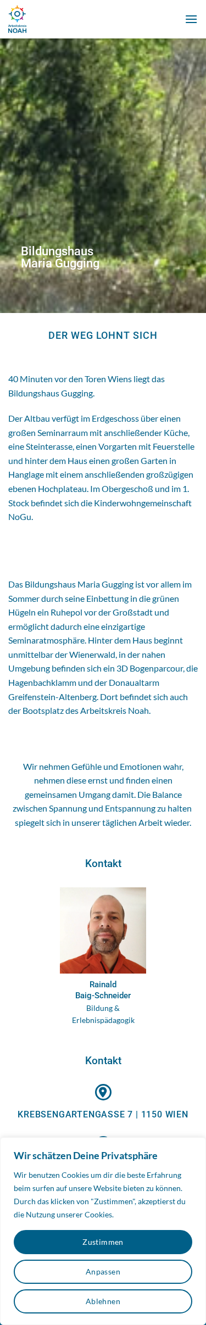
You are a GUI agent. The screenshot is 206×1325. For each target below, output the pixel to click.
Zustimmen (103, 1241)
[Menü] (191, 18)
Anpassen (103, 1271)
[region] (103, 1231)
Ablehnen (103, 1301)
